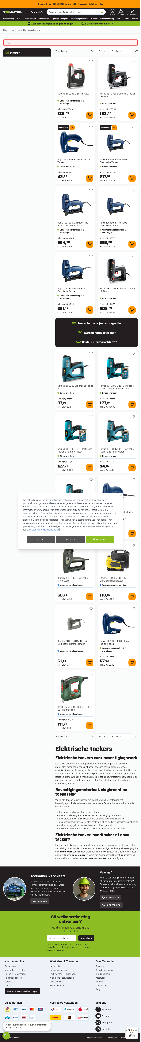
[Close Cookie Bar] (120, 495)
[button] (6, 1036)
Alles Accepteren (100, 539)
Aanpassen (70, 539)
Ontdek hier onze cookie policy (44, 529)
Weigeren (41, 539)
